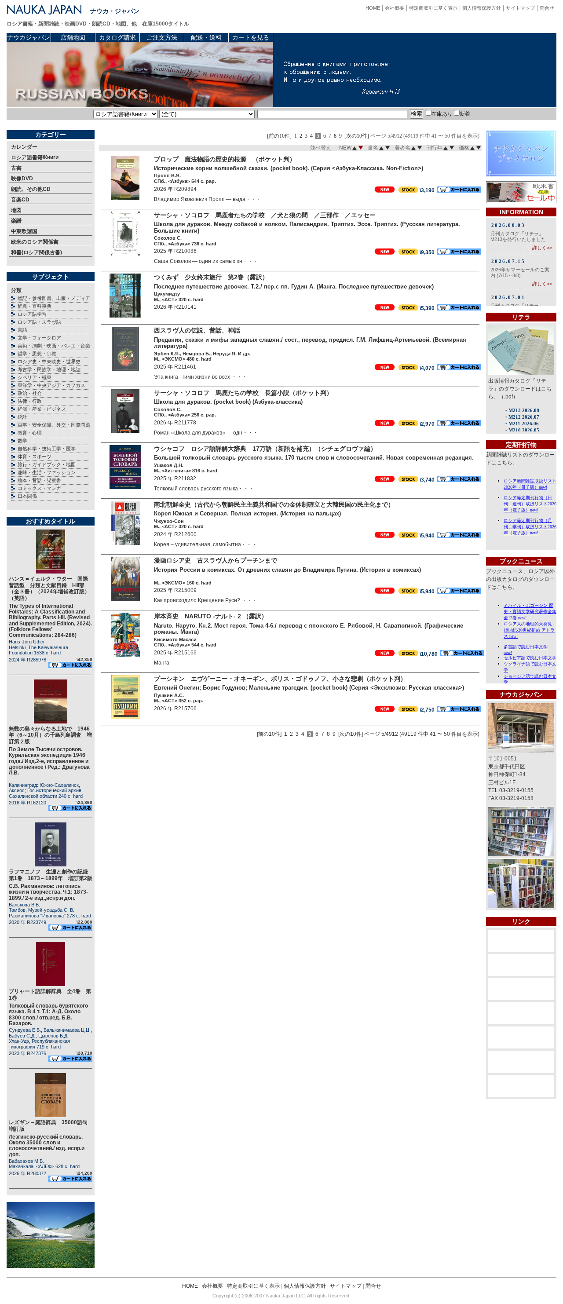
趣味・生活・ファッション (47, 472)
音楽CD (20, 200)
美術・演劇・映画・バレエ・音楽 (54, 345)
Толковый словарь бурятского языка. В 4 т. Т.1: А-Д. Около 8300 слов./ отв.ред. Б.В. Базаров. (48, 1014)
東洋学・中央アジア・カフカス (51, 385)
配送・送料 (206, 37)
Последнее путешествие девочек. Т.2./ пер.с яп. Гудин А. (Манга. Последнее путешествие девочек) (294, 286)
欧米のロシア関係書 (34, 242)
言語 (22, 329)
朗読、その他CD (31, 189)
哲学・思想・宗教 (37, 353)
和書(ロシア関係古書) (36, 252)
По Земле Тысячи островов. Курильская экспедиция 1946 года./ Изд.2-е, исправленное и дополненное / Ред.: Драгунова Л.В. (49, 761)
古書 (16, 168)
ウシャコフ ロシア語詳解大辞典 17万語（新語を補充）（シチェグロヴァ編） (265, 448)
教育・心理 (30, 432)
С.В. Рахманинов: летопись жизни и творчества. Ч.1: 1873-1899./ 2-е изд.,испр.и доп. (48, 892)
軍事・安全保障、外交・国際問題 (54, 424)
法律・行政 (30, 401)
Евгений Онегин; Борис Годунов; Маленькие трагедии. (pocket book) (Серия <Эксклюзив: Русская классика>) (309, 687)
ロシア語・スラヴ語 (39, 322)
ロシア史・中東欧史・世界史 (49, 361)
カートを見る (250, 37)
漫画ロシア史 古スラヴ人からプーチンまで (215, 560)
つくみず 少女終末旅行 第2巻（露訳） (211, 277)
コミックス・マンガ (39, 488)
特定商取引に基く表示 (433, 8)
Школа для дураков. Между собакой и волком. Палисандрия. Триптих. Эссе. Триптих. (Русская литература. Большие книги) (307, 227)
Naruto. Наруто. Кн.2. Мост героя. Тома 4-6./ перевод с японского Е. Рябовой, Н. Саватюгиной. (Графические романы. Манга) (308, 629)
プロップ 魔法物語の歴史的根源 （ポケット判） (225, 159)
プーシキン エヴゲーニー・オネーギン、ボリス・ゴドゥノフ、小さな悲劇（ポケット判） (280, 678)
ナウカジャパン (28, 37)
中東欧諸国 (24, 231)
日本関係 (27, 496)
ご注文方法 (161, 37)
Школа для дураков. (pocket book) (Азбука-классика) (228, 401)
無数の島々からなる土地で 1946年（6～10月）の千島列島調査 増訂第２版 (50, 735)
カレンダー (24, 147)
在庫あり (442, 114)
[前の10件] (279, 136)
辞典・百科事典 (34, 306)
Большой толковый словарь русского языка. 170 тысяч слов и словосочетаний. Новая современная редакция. (314, 457)
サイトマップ (520, 8)
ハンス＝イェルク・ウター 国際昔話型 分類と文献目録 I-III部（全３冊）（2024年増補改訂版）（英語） (49, 588)
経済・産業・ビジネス (42, 409)
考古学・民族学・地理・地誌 (49, 369)
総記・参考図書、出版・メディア (54, 298)
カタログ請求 (117, 37)
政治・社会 (30, 393)
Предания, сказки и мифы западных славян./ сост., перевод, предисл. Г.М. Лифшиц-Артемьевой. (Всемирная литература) (310, 343)
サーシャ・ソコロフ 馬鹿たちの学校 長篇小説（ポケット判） (243, 392)
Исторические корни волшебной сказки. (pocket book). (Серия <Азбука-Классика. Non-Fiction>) (288, 168)
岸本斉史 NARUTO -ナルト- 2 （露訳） (210, 616)
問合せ (547, 8)
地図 (16, 210)
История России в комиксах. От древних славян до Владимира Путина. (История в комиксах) (287, 569)
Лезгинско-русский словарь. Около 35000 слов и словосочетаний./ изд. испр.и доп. (46, 1146)
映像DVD (22, 178)
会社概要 (394, 8)
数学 (22, 440)
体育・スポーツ (34, 456)
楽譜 (16, 221)
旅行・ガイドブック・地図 (47, 464)
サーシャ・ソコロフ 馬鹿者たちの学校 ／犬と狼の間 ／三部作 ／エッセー (265, 215)
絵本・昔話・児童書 (39, 480)
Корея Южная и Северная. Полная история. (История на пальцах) (247, 513)
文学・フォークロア (39, 337)
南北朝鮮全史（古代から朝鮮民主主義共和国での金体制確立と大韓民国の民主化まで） (274, 504)
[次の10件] (356, 136)
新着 (465, 114)
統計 (22, 417)
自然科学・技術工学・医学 (47, 448)
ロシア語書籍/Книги (34, 157)
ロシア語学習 (32, 314)
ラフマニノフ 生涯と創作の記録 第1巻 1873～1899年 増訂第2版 (51, 875)
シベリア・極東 (34, 377)
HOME (373, 8)
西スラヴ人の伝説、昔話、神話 (200, 330)
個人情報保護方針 (481, 8)
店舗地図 (73, 37)
